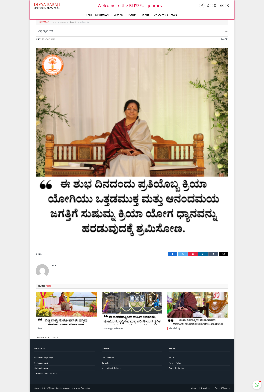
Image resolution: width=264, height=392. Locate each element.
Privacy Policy (175, 363)
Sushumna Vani (41, 363)
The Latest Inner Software (45, 373)
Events (132, 15)
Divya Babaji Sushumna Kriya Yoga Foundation (70, 388)
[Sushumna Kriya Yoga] (47, 5)
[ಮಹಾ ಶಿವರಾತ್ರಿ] (197, 308)
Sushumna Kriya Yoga (43, 358)
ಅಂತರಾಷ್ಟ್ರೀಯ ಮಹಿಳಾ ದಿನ (114, 328)
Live (40, 39)
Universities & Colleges (112, 368)
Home (89, 15)
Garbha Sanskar (41, 368)
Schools (105, 363)
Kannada (224, 39)
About (145, 15)
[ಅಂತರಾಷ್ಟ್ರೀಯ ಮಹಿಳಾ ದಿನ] (132, 308)
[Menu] (35, 15)
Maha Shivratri (108, 358)
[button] (256, 384)
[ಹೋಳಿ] (66, 308)
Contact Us (161, 15)
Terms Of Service (176, 368)
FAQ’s (174, 15)
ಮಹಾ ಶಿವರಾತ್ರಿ (174, 328)
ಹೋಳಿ (40, 328)
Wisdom (118, 15)
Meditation (102, 15)
